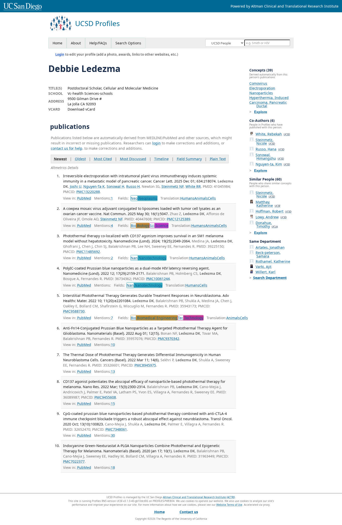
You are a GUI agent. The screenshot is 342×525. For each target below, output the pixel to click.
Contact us (189, 511)
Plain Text (218, 158)
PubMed (84, 198)
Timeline (161, 158)
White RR (193, 186)
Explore (260, 112)
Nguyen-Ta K (94, 186)
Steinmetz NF (172, 186)
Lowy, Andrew (271, 217)
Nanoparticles (261, 93)
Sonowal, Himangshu (270, 156)
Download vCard (81, 109)
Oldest (80, 158)
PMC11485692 (88, 251)
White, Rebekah (273, 134)
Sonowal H (115, 186)
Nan (148, 257)
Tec (190, 317)
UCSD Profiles (97, 23)
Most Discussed (133, 158)
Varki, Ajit (263, 266)
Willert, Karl (265, 272)
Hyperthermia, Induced (269, 97)
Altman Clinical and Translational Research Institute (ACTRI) (199, 497)
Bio (140, 225)
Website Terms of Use (229, 504)
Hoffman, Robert (273, 211)
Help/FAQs (98, 43)
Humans (187, 198)
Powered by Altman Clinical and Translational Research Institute (284, 6)
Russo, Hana (270, 149)
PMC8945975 (145, 365)
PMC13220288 (88, 191)
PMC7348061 (116, 429)
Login (59, 54)
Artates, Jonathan (270, 247)
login (156, 143)
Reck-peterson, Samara (268, 254)
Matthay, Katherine (268, 204)
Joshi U (75, 186)
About (76, 43)
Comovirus (258, 83)
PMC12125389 (178, 219)
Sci (159, 225)
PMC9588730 (74, 311)
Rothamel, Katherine (273, 261)
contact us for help (66, 148)
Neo (144, 198)
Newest (60, 158)
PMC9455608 (105, 397)
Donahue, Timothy (267, 224)
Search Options (128, 43)
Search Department (270, 277)
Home (57, 43)
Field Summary (189, 158)
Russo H (133, 186)
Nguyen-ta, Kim (273, 164)
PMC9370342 (168, 338)
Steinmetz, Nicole (265, 141)
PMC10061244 (158, 278)
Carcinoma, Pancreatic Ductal (268, 104)
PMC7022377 (74, 461)
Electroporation (262, 88)
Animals (201, 198)
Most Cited (103, 158)
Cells (212, 198)
